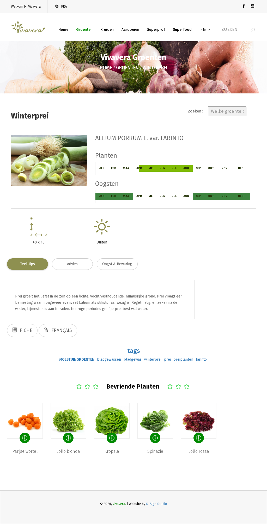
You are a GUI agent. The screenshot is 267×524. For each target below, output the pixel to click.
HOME (106, 67)
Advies (72, 264)
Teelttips (27, 264)
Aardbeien (130, 29)
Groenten (84, 29)
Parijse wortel (25, 451)
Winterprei (155, 67)
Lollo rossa (198, 451)
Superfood (182, 29)
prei (167, 359)
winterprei (152, 359)
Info (203, 30)
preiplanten (183, 359)
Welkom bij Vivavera (26, 6)
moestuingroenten (76, 359)
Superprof (156, 29)
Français (61, 330)
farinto (201, 359)
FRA (63, 6)
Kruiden (107, 29)
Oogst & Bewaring (117, 264)
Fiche (25, 330)
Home (63, 29)
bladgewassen (109, 359)
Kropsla (112, 451)
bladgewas (133, 359)
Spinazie (155, 451)
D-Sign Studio (156, 504)
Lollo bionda (68, 451)
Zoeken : (195, 111)
